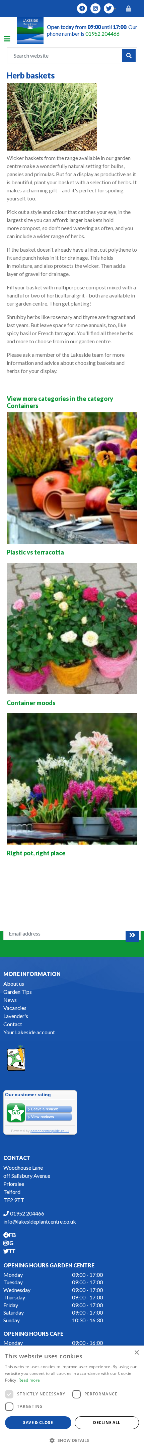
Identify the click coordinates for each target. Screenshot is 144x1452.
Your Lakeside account (29, 1032)
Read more (29, 1380)
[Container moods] (72, 628)
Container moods (31, 702)
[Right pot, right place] (72, 779)
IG (95, 8)
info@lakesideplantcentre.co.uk (39, 1221)
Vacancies (14, 1008)
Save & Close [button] (38, 1422)
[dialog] (72, 1399)
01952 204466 (102, 33)
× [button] (136, 1352)
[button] (72, 1440)
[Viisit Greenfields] (16, 1057)
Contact (12, 1024)
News (10, 1000)
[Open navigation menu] (10, 40)
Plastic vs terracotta (35, 552)
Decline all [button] (106, 1422)
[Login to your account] (128, 8)
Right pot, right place (36, 853)
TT (109, 8)
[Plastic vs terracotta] (72, 478)
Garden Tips (17, 991)
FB (82, 8)
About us (13, 983)
